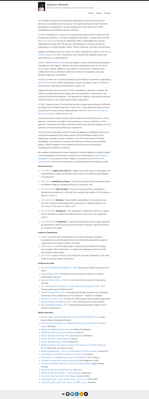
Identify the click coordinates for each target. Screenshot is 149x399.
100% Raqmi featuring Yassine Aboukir (57, 332)
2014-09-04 (46, 171)
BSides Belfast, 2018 (49, 274)
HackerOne (56, 62)
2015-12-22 (46, 181)
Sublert (44, 237)
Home (91, 13)
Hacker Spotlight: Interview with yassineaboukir (61, 336)
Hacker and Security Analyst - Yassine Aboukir (61, 373)
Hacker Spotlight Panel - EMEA (54, 342)
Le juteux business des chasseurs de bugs (59, 360)
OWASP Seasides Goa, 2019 (53, 292)
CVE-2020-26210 (48, 222)
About (98, 13)
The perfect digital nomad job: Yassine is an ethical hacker (66, 363)
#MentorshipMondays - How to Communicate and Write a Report (69, 351)
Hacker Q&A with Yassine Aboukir (55, 339)
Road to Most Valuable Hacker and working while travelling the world (70, 317)
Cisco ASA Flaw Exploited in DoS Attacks (58, 376)
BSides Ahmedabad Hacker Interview (57, 329)
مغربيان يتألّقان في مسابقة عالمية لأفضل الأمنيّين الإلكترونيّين (64, 382)
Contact (107, 13)
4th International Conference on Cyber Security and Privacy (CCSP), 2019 (73, 286)
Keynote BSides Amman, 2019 (54, 280)
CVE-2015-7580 (48, 189)
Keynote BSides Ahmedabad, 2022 (56, 302)
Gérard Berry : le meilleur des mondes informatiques (63, 357)
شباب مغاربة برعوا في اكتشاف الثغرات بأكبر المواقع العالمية (64, 379)
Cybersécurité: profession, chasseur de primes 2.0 (62, 354)
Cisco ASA (45, 255)
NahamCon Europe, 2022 (52, 299)
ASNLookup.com (48, 246)
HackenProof (43, 83)
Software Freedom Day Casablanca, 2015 (59, 268)
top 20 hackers (47, 41)
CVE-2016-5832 (48, 211)
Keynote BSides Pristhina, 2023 (54, 305)
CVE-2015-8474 (48, 200)
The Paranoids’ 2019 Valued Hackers (56, 370)
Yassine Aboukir (58, 4)
